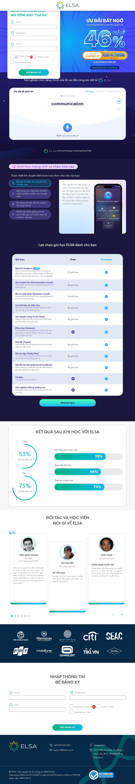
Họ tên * (19, 22)
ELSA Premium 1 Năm (23, 62)
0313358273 (35, 775)
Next (121, 614)
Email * (18, 44)
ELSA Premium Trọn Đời (23, 57)
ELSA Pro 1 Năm (43, 57)
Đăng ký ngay (67, 402)
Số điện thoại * (21, 33)
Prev (113, 614)
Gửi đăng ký (33, 72)
